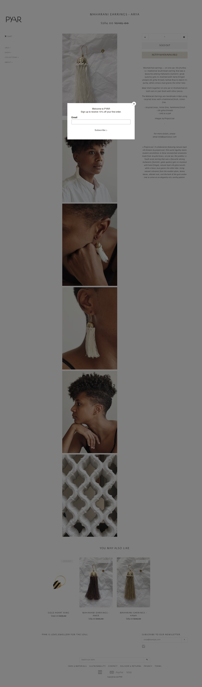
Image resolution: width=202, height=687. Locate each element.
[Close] (134, 104)
